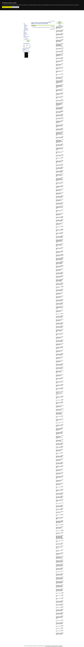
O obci (25, 24)
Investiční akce (26, 29)
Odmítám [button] (9, 7)
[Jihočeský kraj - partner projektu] (26, 49)
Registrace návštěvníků (26, 36)
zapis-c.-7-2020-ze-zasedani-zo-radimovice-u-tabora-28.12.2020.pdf (41, 27)
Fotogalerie (25, 32)
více (56, 28)
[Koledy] (26, 55)
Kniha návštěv (25, 33)
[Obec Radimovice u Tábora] (42, 15)
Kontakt (24, 35)
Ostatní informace (26, 28)
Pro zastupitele (25, 37)
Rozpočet (25, 27)
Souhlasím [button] (4, 7)
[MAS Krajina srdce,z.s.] (26, 50)
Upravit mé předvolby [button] (15, 7)
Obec (24, 23)
